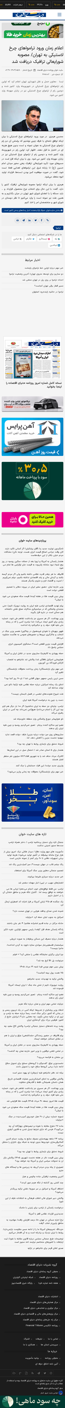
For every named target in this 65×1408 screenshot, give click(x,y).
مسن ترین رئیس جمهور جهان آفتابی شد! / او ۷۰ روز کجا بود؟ (33, 678)
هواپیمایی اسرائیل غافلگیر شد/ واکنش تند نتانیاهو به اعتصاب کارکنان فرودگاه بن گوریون (35, 661)
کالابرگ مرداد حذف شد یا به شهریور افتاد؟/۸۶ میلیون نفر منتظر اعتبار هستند (33, 758)
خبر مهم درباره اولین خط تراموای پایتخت (44, 268)
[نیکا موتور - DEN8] (32, 404)
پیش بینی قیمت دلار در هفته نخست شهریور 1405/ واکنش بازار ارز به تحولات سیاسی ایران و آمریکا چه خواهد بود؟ (33, 1159)
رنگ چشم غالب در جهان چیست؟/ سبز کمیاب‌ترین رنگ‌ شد (36, 864)
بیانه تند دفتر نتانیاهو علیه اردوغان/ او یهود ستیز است (37, 1073)
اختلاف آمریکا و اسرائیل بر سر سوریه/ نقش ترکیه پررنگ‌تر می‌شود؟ (36, 1190)
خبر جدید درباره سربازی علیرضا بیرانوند (45, 876)
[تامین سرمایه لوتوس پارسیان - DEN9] (32, 481)
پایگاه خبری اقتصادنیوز (22, 1283)
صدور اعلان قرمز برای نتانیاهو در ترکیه (45, 1248)
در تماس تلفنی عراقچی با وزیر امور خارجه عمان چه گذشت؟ (35, 1051)
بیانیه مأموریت (32, 1358)
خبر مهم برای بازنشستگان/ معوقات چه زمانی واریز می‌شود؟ (35, 772)
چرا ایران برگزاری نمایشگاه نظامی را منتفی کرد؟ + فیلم (38, 954)
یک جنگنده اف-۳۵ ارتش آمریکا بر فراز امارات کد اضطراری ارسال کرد (34, 903)
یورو (39, 4)
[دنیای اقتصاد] (29, 15)
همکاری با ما (29, 1344)
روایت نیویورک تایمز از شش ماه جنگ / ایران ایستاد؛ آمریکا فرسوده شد (35, 987)
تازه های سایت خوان (32, 834)
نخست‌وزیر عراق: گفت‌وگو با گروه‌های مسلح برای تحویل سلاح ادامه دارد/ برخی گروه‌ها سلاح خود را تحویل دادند (34, 1065)
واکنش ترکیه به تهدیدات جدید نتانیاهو (45, 979)
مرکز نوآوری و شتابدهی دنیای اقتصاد (41, 1308)
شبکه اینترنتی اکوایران (23, 1277)
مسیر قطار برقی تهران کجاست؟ (48, 286)
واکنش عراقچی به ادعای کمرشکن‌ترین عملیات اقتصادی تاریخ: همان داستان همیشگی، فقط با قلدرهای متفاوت (35, 1080)
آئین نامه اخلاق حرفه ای (46, 1364)
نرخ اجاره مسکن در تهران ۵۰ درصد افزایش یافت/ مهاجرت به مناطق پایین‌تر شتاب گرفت (34, 1221)
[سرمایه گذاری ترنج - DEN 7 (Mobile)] (32, 30)
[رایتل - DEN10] (32, 519)
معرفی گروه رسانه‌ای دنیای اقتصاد (42, 1271)
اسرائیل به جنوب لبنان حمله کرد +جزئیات (44, 917)
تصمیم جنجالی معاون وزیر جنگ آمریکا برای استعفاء (38, 870)
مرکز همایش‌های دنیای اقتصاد (44, 1302)
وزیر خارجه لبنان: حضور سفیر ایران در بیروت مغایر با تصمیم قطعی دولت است (34, 588)
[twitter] (35, 220)
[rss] (32, 1373)
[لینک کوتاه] (47, 220)
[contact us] (20, 1373)
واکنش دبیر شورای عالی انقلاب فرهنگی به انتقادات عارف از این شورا (34, 1200)
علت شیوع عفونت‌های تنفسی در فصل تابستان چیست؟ (37, 694)
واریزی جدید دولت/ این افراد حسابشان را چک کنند (39, 765)
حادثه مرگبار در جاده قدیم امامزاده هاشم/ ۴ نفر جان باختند (35, 923)
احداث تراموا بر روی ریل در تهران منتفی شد (42, 280)
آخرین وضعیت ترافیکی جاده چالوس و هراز (42, 1176)
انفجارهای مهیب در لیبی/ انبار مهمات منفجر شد (40, 883)
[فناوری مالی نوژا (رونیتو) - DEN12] (32, 802)
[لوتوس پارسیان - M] (32, 1402)
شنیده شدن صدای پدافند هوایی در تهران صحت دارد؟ (38, 911)
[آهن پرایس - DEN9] (32, 437)
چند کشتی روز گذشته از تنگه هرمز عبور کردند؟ (41, 1182)
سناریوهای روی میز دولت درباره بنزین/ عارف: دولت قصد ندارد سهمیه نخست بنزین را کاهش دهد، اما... (34, 736)
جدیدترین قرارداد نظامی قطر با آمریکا (46, 1214)
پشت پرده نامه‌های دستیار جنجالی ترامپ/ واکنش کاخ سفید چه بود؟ (33, 1028)
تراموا (58, 228)
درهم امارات (10, 4)
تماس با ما (53, 1339)
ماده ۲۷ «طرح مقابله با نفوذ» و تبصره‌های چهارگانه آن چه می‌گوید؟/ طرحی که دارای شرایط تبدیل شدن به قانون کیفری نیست (35, 1129)
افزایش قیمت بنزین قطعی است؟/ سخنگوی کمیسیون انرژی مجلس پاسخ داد (35, 645)
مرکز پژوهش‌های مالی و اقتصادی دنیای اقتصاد (36, 1314)
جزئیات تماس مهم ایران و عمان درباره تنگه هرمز (40, 1004)
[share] (26, 1373)
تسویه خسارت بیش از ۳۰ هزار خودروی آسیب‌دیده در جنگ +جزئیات (35, 1118)
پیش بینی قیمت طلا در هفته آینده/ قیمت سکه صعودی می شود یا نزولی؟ (32, 598)
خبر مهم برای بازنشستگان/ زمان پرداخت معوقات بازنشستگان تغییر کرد (35, 670)
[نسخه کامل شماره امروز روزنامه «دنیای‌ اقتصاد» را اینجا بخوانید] (32, 358)
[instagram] (51, 1373)
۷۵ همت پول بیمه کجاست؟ (49, 973)
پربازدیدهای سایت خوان (32, 541)
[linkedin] (29, 220)
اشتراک (27, 1339)
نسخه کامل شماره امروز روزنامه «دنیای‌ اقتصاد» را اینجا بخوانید (34, 385)
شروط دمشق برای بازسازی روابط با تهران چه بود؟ (40, 744)
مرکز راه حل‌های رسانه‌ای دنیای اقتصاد (40, 1319)
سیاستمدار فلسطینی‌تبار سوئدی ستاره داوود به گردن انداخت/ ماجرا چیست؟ (35, 946)
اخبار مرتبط (32, 260)
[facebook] (41, 220)
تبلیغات (39, 1339)
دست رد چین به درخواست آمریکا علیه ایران (43, 700)
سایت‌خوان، (50, 210)
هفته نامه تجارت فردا (48, 1283)
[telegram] (23, 220)
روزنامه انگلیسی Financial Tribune (42, 1325)
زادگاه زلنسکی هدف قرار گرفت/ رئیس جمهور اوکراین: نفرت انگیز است (33, 931)
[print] (17, 220)
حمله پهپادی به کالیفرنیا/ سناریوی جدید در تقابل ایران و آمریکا (33, 653)
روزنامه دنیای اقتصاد (48, 1277)
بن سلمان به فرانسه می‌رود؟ (50, 1057)
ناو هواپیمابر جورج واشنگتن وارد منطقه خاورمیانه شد (38, 719)
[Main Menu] (59, 14)
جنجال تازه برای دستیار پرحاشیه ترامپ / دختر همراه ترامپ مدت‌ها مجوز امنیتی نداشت (35, 844)
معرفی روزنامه (51, 1358)
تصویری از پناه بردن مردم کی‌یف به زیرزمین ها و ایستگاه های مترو (34, 1169)
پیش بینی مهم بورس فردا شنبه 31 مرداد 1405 (41, 966)
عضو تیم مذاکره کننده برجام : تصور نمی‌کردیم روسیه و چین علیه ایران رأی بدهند (33, 727)
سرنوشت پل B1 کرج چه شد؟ (49, 960)
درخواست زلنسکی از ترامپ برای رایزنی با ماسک (41, 1207)
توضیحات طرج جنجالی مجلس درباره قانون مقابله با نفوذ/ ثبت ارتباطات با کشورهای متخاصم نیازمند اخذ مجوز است (33, 1240)
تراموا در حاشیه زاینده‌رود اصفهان (47, 292)
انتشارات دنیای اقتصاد (48, 1296)
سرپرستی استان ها (49, 1344)
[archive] (14, 1373)
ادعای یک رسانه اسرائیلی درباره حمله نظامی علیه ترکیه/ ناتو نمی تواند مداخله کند (33, 686)
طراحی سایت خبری (51, 1393)
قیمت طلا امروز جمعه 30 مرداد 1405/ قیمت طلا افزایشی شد (35, 1101)
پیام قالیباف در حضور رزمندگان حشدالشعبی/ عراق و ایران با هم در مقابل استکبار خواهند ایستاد (33, 1037)
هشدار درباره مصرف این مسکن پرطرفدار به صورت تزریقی (36, 939)
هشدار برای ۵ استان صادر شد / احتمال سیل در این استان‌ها (35, 750)
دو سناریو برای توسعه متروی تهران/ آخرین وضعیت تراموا (36, 274)
